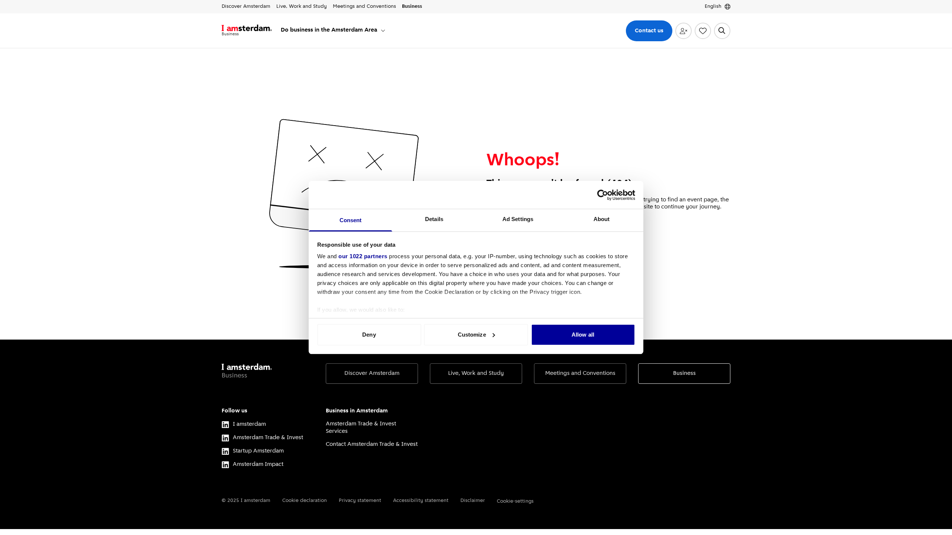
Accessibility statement (420, 500)
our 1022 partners (362, 256)
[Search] (722, 31)
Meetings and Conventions (580, 373)
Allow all (583, 334)
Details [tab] (434, 219)
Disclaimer (472, 500)
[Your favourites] (703, 31)
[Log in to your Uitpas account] (683, 31)
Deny (369, 334)
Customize (472, 334)
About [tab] (602, 219)
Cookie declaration (304, 500)
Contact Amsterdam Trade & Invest (372, 444)
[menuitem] (333, 30)
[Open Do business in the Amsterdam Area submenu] (383, 30)
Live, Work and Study (476, 373)
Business (684, 373)
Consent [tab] (351, 220)
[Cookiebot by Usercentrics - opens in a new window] (602, 195)
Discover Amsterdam (371, 373)
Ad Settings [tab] (517, 219)
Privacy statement (360, 500)
